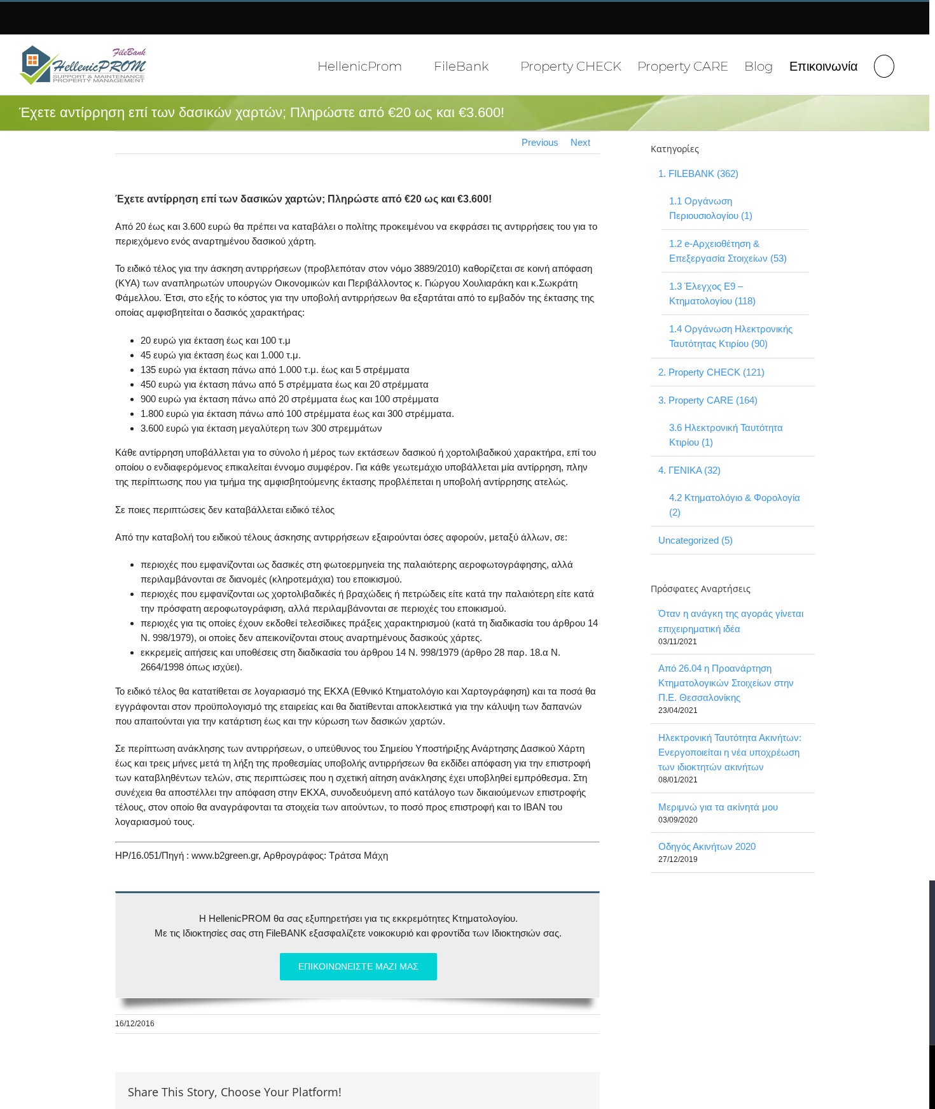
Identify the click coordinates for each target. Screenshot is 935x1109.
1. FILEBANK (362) (698, 173)
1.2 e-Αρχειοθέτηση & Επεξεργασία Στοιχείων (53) (728, 251)
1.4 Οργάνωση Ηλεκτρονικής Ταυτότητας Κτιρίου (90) (731, 336)
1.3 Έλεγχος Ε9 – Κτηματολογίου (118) (712, 293)
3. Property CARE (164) (708, 400)
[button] (884, 64)
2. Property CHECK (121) (711, 372)
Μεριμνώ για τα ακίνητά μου (718, 807)
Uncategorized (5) (695, 540)
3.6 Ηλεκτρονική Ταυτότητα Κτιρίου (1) (726, 435)
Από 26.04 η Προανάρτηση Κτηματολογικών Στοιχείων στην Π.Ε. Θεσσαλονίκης (726, 683)
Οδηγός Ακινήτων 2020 (707, 846)
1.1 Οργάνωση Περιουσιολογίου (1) (710, 208)
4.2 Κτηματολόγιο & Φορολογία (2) (734, 505)
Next (580, 142)
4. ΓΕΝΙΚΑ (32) (689, 470)
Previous (540, 142)
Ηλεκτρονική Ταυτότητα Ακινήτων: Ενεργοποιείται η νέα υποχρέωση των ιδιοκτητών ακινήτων (729, 752)
